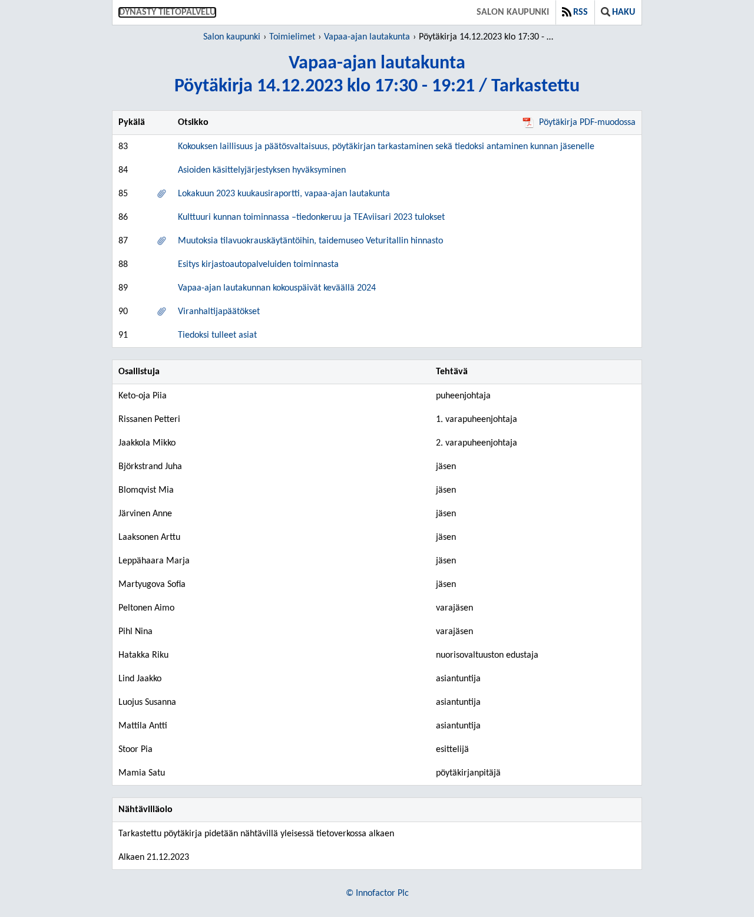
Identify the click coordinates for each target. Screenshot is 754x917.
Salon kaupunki (513, 12)
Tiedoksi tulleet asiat (217, 335)
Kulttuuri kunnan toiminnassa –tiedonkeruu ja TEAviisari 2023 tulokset (311, 217)
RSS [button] (580, 12)
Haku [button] (623, 12)
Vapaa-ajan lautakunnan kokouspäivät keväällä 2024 (277, 288)
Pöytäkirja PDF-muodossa (587, 122)
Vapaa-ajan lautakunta (367, 37)
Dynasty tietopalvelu (167, 12)
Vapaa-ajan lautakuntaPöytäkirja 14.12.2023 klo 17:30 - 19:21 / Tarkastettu (377, 75)
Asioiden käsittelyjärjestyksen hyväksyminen (262, 170)
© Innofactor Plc (377, 893)
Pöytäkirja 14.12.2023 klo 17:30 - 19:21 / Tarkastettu (488, 37)
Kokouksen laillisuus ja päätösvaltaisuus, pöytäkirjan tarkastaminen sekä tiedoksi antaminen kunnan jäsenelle (386, 146)
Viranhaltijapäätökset (219, 311)
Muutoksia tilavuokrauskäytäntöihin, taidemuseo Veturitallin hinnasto (310, 241)
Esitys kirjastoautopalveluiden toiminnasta (258, 264)
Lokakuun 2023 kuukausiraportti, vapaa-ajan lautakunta (284, 194)
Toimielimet (292, 37)
